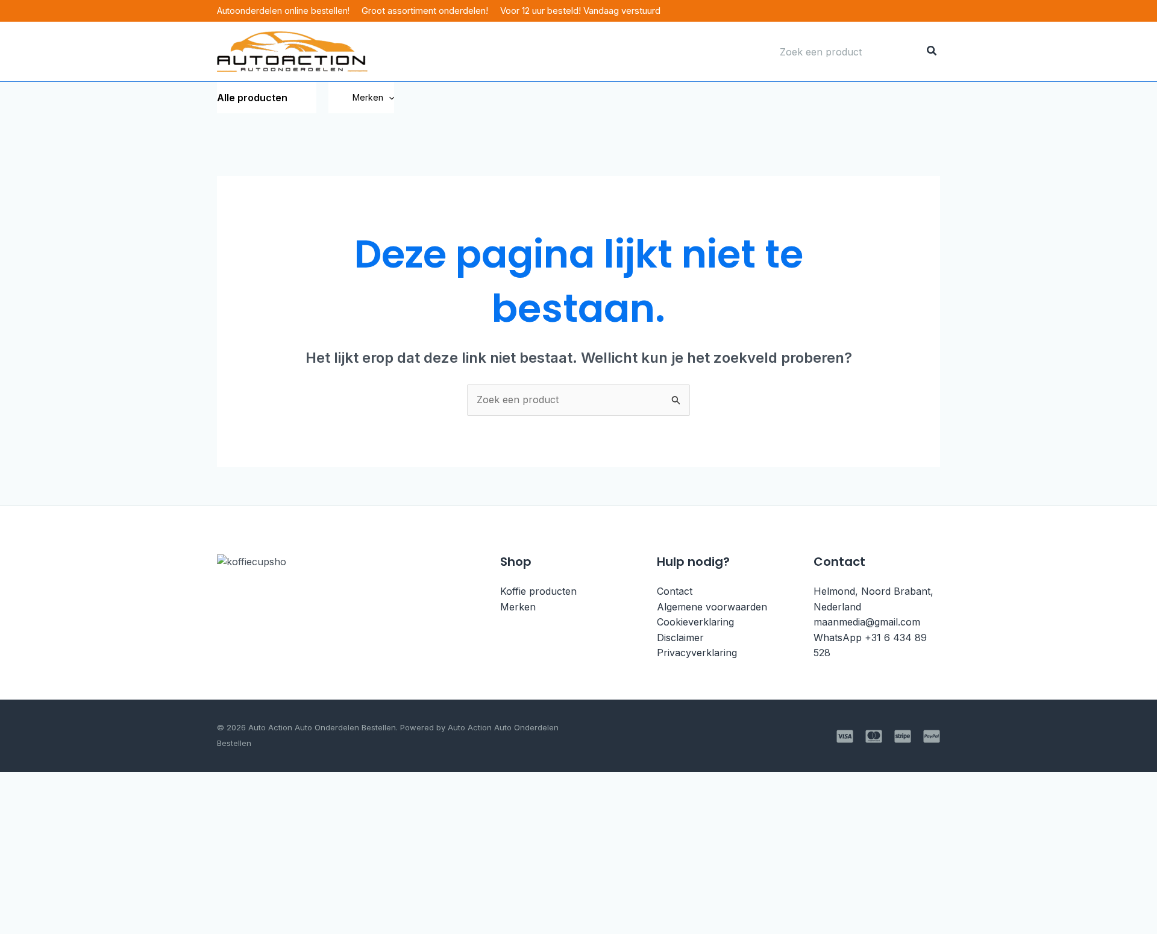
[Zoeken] (932, 51)
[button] (388, 97)
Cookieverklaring (695, 622)
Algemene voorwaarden (712, 607)
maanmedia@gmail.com (867, 622)
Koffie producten (538, 591)
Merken (368, 97)
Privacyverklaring (697, 653)
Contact (674, 591)
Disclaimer (680, 638)
